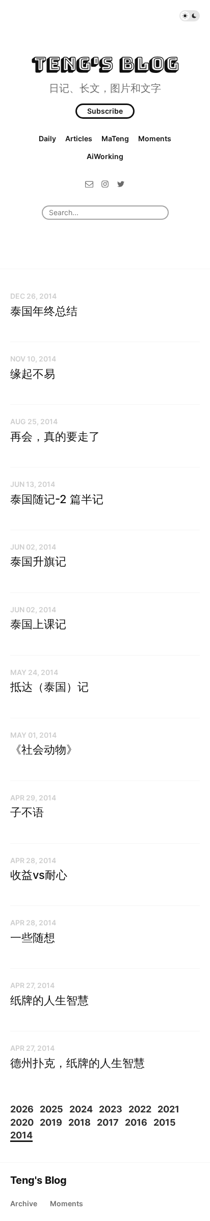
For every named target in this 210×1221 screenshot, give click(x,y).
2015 (164, 1122)
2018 (79, 1122)
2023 (110, 1109)
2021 (168, 1109)
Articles (78, 138)
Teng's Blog (105, 63)
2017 (108, 1122)
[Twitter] (121, 183)
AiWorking (105, 156)
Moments (154, 138)
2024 (81, 1109)
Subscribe (105, 111)
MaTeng (115, 138)
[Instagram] (105, 183)
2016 (136, 1122)
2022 (139, 1109)
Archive (23, 1203)
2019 (51, 1122)
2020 (22, 1122)
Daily (47, 138)
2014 (21, 1135)
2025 (51, 1109)
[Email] (89, 183)
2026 (22, 1109)
